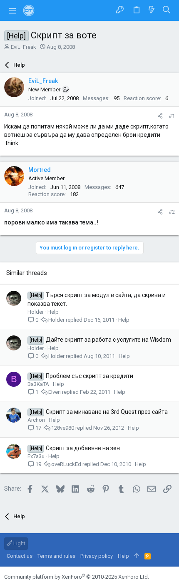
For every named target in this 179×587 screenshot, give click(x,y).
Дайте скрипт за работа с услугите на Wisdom (108, 339)
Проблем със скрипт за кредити (89, 376)
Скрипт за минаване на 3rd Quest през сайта (107, 411)
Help (53, 312)
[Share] (160, 116)
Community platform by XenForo (76, 577)
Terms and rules (56, 556)
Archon (36, 420)
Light (18, 543)
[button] (12, 10)
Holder (35, 312)
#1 (172, 116)
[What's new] (151, 10)
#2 (172, 212)
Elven (54, 392)
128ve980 (62, 428)
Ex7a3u (36, 456)
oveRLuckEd (66, 464)
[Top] (137, 556)
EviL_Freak (23, 47)
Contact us (19, 556)
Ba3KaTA (38, 384)
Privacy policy (96, 556)
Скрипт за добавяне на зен (83, 448)
